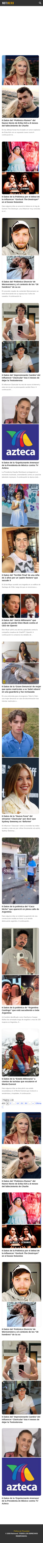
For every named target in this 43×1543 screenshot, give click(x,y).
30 (26, 1103)
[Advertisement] (21, 28)
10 (18, 1103)
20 (22, 1103)
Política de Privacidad (21, 1531)
